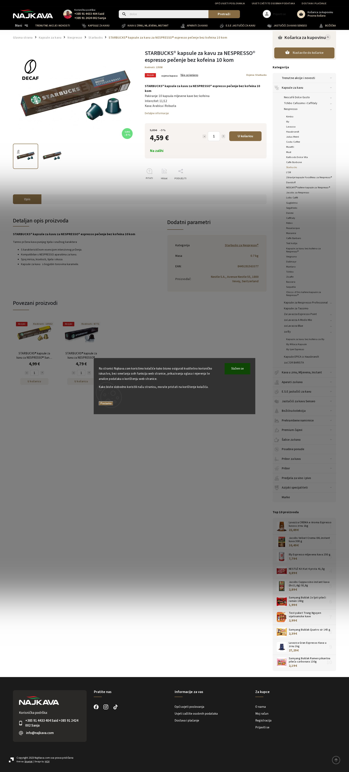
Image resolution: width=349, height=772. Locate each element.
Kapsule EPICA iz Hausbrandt (301, 357)
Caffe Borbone (294, 162)
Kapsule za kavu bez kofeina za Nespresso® (303, 250)
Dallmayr (291, 261)
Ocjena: (256, 75)
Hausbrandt (292, 132)
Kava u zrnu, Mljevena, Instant (302, 372)
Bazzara (290, 282)
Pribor (286, 468)
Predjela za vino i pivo (296, 478)
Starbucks (291, 167)
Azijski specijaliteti (295, 487)
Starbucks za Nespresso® (242, 245)
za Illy (287, 332)
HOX (47, 761)
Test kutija (291, 243)
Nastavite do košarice (308, 53)
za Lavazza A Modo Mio (298, 320)
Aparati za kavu (292, 382)
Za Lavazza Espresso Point (300, 314)
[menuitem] (55, 25)
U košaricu (245, 136)
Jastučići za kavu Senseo (298, 401)
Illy (287, 121)
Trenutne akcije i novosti (298, 78)
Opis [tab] (27, 199)
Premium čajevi (292, 430)
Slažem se (237, 369)
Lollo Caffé (292, 197)
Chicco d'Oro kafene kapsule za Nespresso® (303, 293)
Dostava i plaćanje (314, 3)
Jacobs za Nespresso (297, 192)
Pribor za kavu (291, 459)
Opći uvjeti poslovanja (230, 3)
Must (288, 152)
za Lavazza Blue (293, 326)
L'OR (288, 172)
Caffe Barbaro (293, 238)
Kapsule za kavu (292, 87)
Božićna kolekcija (294, 411)
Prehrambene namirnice (298, 420)
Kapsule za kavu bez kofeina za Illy (305, 339)
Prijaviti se (262, 727)
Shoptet (28, 761)
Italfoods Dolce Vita (297, 157)
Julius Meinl (292, 137)
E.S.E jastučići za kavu (296, 391)
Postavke (105, 403)
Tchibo (290, 272)
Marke (286, 497)
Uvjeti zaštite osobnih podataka (273, 3)
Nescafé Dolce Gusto (297, 97)
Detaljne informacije (157, 113)
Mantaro (291, 267)
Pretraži (224, 14)
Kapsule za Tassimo (296, 308)
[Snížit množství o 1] (204, 136)
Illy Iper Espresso (295, 349)
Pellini (289, 223)
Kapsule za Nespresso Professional (306, 303)
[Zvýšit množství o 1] (223, 136)
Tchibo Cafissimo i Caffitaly (300, 103)
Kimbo (290, 116)
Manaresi (291, 233)
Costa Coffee (293, 142)
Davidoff (290, 182)
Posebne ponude (293, 449)
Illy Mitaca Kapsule (296, 344)
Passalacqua (293, 228)
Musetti (290, 147)
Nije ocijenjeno (189, 75)
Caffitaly (290, 218)
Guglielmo (292, 203)
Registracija (263, 720)
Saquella (291, 287)
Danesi (290, 213)
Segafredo (291, 208)
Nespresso (290, 109)
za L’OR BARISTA (294, 363)
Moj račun (261, 713)
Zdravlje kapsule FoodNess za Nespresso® (309, 177)
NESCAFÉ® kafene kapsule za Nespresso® (308, 187)
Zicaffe (289, 277)
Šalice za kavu (291, 439)
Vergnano (291, 256)
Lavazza (290, 126)
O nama (260, 707)
